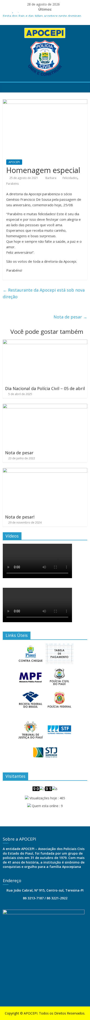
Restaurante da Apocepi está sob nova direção (44, 293)
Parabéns (12, 184)
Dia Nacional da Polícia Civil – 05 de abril (45, 388)
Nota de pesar (70, 317)
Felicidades (70, 178)
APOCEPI (14, 162)
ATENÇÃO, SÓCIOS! (17, 13)
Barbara (51, 178)
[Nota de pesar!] (45, 470)
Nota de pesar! (19, 517)
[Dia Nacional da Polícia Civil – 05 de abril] (45, 342)
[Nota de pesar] (45, 406)
